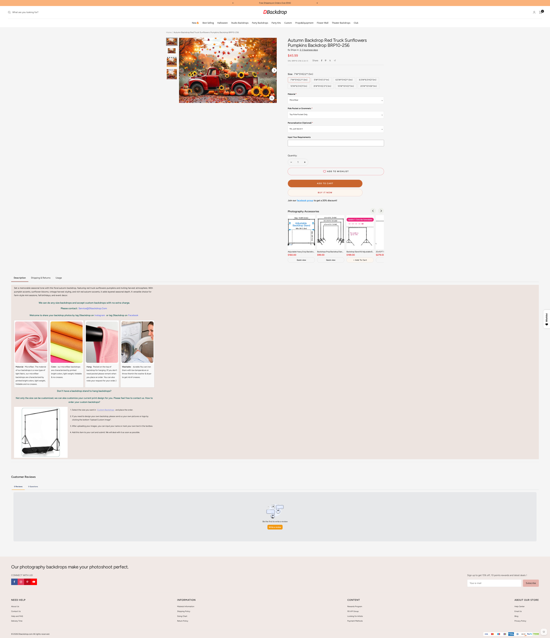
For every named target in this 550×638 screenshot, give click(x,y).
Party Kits (276, 22)
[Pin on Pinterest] (325, 61)
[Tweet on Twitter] (330, 61)
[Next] (274, 70)
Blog (516, 616)
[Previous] (373, 211)
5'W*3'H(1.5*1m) (321, 80)
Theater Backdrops (341, 22)
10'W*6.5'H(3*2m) (298, 86)
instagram (100, 315)
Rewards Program (354, 606)
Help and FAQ (17, 616)
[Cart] (540, 12)
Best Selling (208, 22)
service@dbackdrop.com (92, 308)
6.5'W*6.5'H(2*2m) (367, 80)
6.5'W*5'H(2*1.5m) (344, 80)
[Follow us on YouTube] (34, 582)
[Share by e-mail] (335, 61)
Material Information (185, 606)
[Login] (534, 12)
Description (20, 277)
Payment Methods (355, 621)
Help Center (519, 606)
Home (169, 32)
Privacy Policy (520, 621)
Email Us (518, 611)
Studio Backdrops (240, 22)
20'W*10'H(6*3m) (368, 86)
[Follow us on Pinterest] (27, 582)
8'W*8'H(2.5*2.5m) (322, 86)
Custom (288, 22)
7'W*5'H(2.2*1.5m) (298, 80)
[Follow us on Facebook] (14, 582)
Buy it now (325, 192)
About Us (15, 606)
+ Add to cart (360, 260)
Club (356, 22)
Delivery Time (16, 621)
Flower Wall (322, 22)
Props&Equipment (304, 22)
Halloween (222, 22)
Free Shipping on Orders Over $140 (275, 3)
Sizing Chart (182, 616)
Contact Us (16, 611)
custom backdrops (105, 410)
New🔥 (195, 22)
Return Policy (182, 621)
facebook (133, 315)
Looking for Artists (355, 616)
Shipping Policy (183, 611)
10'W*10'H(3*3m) (346, 86)
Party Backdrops (260, 22)
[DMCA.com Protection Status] (536, 634)
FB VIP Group (353, 611)
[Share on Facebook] (321, 61)
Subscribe (531, 583)
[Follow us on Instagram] (21, 582)
